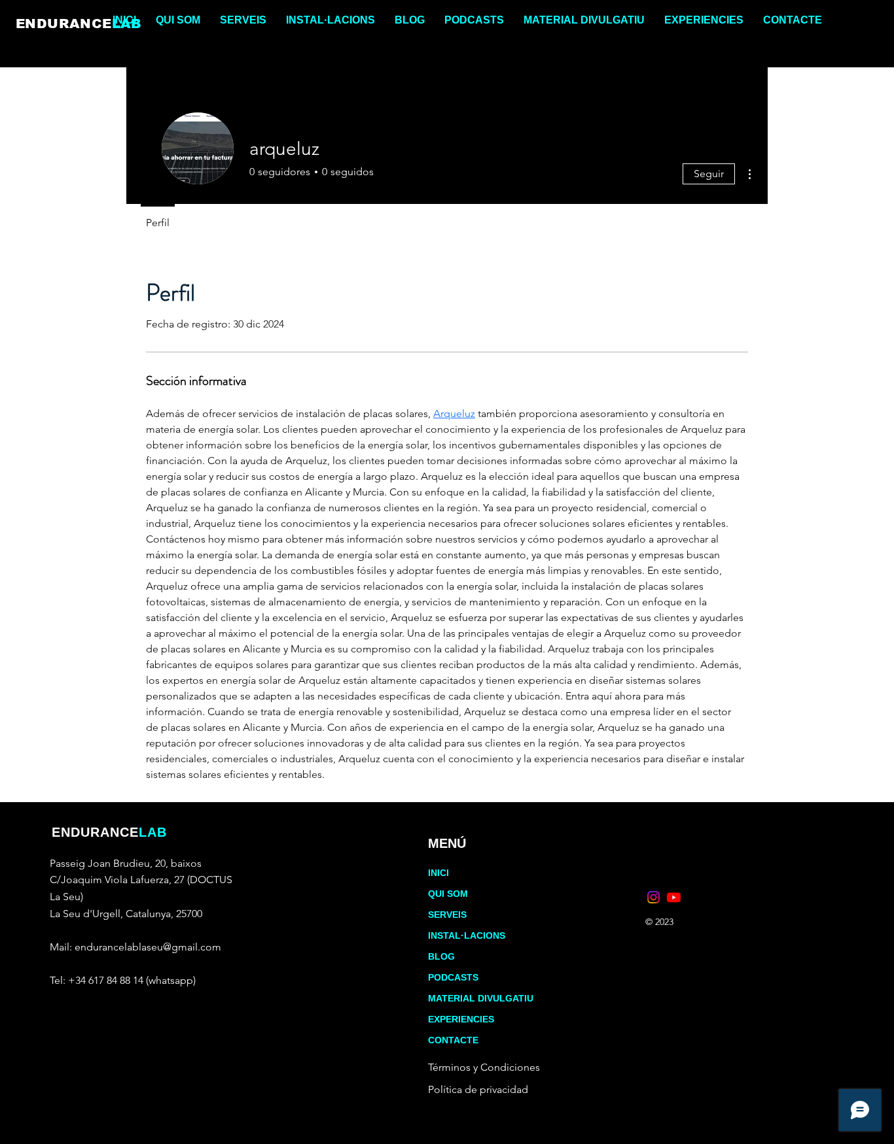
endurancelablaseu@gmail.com (148, 947)
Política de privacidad (478, 1089)
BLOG (441, 956)
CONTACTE (453, 1040)
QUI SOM (448, 893)
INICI (438, 872)
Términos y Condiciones (484, 1067)
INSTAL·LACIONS (466, 935)
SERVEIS (447, 914)
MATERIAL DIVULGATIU (480, 998)
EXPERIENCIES (461, 1019)
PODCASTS (453, 977)
